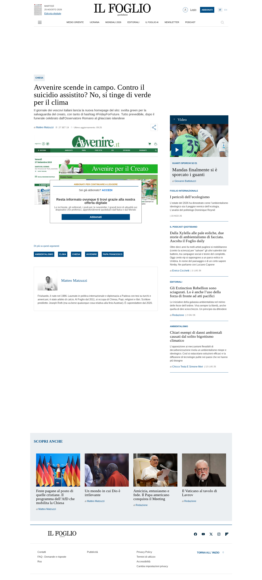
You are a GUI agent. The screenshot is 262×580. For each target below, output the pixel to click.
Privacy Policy (144, 552)
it (220, 10)
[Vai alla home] (122, 10)
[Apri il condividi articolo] (154, 127)
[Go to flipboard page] (226, 534)
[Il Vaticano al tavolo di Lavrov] (204, 470)
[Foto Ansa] (199, 140)
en (225, 10)
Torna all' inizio (208, 552)
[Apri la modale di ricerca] (222, 22)
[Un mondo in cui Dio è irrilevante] (107, 470)
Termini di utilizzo (146, 556)
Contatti (41, 552)
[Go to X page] (211, 534)
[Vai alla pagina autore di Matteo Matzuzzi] (48, 280)
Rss (39, 561)
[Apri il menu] (39, 22)
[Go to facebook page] (195, 534)
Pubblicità (92, 552)
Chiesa (39, 78)
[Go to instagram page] (218, 534)
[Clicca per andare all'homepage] (62, 534)
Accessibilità (143, 561)
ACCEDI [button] (107, 190)
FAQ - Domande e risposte (51, 556)
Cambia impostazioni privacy (152, 566)
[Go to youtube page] (203, 534)
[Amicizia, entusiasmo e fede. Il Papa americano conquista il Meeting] (155, 470)
